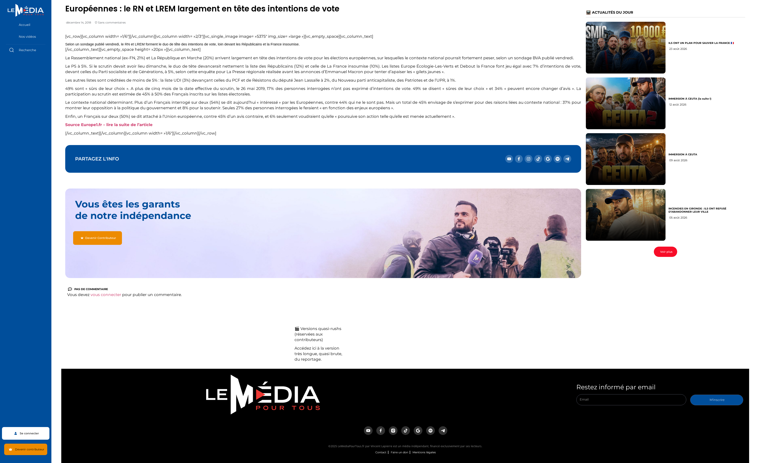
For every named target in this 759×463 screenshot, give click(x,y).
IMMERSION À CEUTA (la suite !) (689, 98)
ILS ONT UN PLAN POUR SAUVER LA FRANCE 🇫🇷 (701, 42)
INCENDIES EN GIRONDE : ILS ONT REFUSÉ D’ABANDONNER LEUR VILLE (697, 210)
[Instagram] (528, 159)
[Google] (548, 159)
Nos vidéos (27, 37)
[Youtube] (509, 159)
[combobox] (25, 50)
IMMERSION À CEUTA (682, 154)
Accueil (24, 25)
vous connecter (106, 294)
